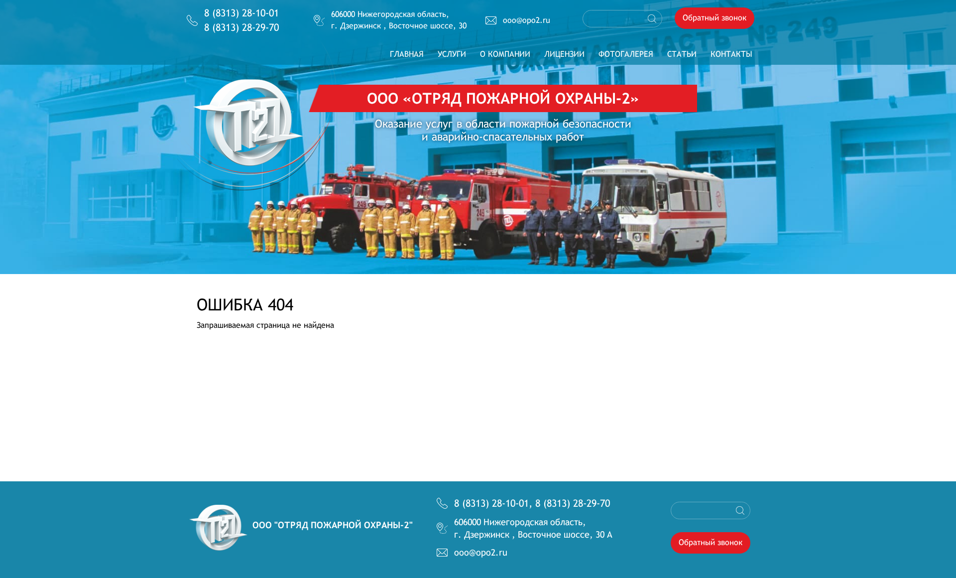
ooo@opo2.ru (526, 20)
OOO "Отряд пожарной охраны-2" (332, 525)
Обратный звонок (714, 17)
